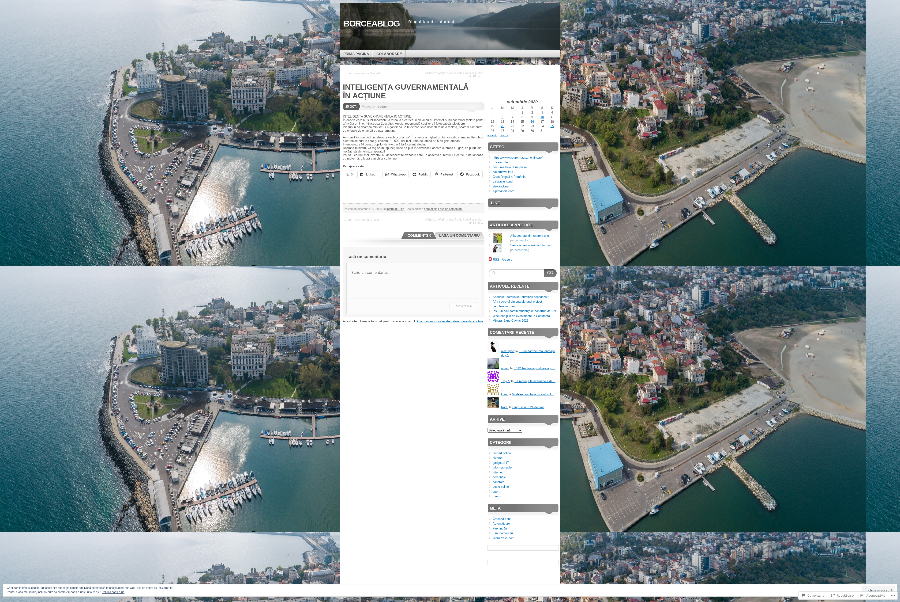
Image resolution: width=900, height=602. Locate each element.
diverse (497, 458)
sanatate (498, 482)
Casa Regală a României (509, 177)
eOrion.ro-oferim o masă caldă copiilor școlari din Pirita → (454, 75)
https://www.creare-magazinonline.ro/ (518, 157)
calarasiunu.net (503, 181)
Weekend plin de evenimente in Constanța (521, 316)
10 (542, 117)
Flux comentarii (503, 533)
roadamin (383, 106)
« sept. (492, 135)
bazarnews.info (503, 172)
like (495, 203)
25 (552, 126)
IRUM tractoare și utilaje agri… (534, 368)
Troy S (505, 381)
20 (502, 126)
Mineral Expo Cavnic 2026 (510, 320)
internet (498, 472)
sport (496, 491)
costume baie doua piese (510, 167)
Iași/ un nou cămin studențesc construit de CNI (525, 311)
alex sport (507, 351)
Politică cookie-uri (113, 592)
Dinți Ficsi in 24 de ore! (528, 407)
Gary (504, 394)
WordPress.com (503, 538)
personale (499, 477)
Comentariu (463, 306)
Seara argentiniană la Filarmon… (532, 245)
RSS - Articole (502, 259)
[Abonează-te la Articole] (490, 259)
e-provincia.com (503, 191)
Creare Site (500, 162)
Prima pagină (356, 54)
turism (497, 496)
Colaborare (389, 54)
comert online (502, 453)
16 (532, 121)
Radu (504, 407)
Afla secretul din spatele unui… (531, 235)
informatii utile (395, 209)
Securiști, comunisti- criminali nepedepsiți (521, 297)
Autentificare (501, 523)
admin (505, 368)
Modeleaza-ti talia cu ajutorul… (533, 394)
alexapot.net (501, 186)
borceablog (521, 240)
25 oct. (351, 106)
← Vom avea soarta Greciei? (362, 73)
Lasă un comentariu (450, 209)
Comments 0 (419, 235)
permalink (430, 209)
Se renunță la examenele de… (534, 381)
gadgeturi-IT (501, 463)
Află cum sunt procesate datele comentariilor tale (449, 321)
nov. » (504, 135)
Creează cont (502, 519)
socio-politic (501, 486)
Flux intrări (500, 528)
